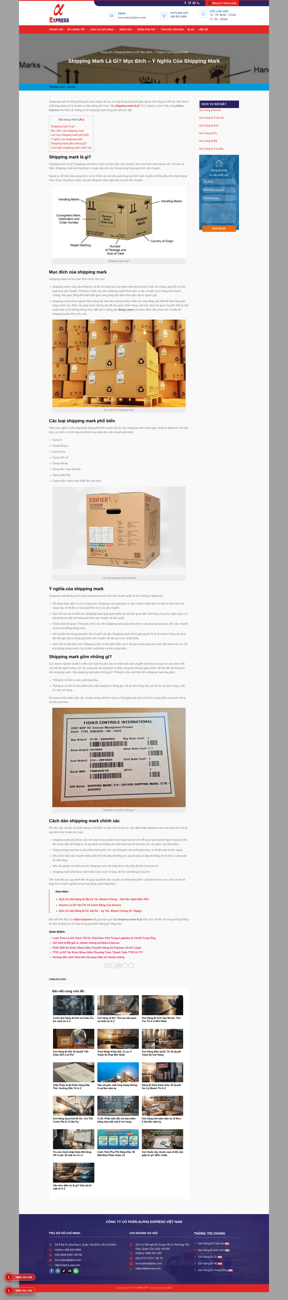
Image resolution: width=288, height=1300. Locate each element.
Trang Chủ (57, 87)
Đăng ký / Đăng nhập (224, 3)
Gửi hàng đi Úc (208, 133)
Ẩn (81, 119)
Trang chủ (106, 52)
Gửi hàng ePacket (210, 110)
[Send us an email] (194, 3)
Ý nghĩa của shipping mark (66, 139)
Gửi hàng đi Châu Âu (211, 117)
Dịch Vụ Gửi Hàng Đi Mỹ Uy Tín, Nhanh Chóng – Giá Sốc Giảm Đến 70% (104, 899)
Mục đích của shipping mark (67, 130)
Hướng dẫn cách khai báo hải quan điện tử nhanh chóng (88, 957)
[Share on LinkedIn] (131, 965)
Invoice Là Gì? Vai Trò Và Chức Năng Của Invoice (90, 905)
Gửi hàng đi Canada (211, 148)
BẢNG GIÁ (126, 29)
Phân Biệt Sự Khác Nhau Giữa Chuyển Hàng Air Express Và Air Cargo (97, 947)
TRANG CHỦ (56, 29)
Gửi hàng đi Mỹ (208, 140)
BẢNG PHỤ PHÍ (146, 29)
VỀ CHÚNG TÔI (75, 29)
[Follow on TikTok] (63, 1271)
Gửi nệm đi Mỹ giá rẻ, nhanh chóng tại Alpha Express (86, 942)
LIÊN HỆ (203, 29)
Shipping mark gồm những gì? (69, 143)
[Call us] (198, 3)
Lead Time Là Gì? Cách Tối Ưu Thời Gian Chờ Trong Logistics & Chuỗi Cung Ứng (104, 938)
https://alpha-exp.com (67, 1265)
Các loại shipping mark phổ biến (70, 134)
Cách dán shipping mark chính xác (71, 147)
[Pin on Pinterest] (125, 965)
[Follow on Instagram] (189, 3)
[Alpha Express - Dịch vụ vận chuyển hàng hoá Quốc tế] (63, 13)
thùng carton (126, 309)
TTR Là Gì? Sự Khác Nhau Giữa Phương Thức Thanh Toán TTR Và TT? (97, 952)
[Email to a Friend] (119, 965)
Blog (71, 87)
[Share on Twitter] (113, 965)
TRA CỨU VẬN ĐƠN (172, 29)
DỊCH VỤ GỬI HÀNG (102, 29)
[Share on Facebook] (107, 965)
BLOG (191, 29)
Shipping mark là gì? (63, 126)
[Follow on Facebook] (185, 3)
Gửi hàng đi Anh (208, 125)
